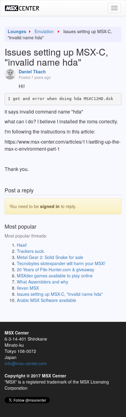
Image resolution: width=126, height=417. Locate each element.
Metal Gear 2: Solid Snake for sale (50, 257)
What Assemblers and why (42, 282)
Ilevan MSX (28, 288)
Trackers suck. (31, 251)
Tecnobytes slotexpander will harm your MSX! (61, 263)
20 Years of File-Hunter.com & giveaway (55, 269)
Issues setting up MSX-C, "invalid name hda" (60, 294)
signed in (50, 206)
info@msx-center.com (26, 363)
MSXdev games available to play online (55, 275)
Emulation (44, 31)
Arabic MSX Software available (46, 300)
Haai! (22, 245)
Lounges (17, 31)
